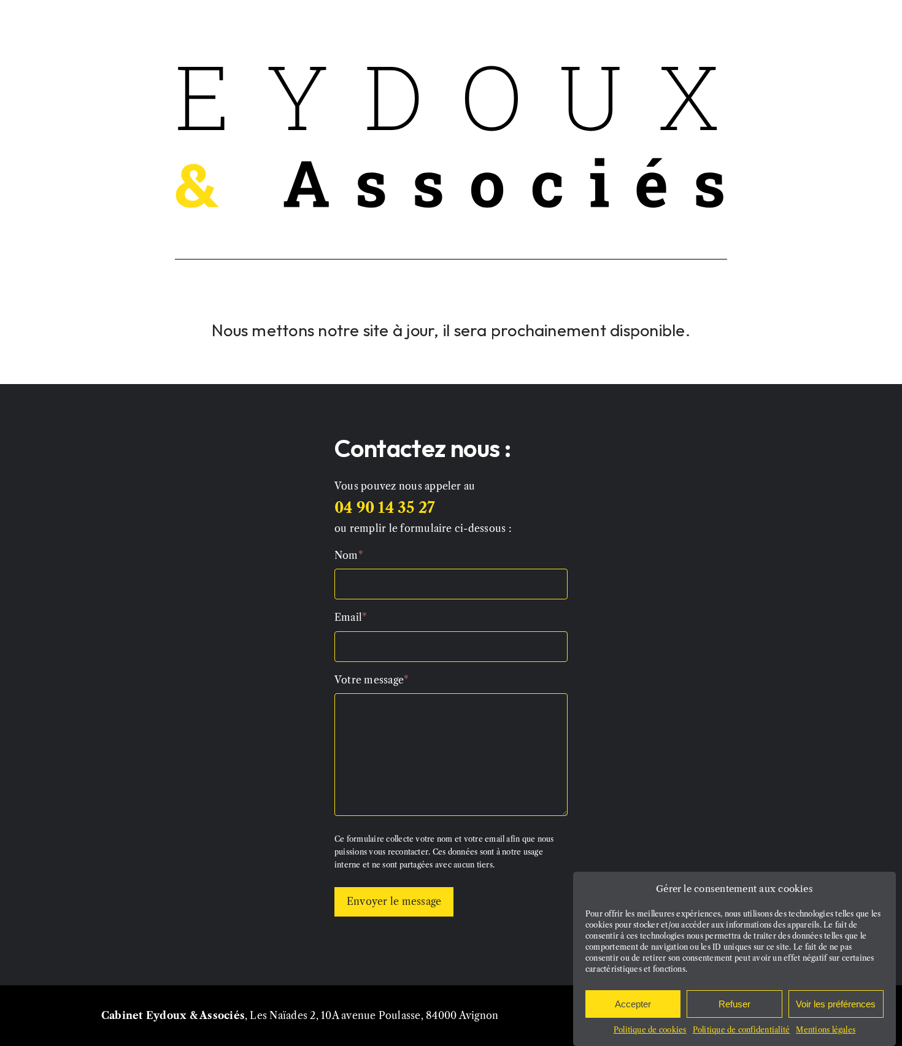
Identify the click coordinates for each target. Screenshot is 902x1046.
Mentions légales (825, 1029)
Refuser (734, 1004)
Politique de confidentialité (741, 1029)
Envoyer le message (394, 901)
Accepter (633, 1004)
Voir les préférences (836, 1004)
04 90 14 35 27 (384, 508)
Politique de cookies (650, 1029)
